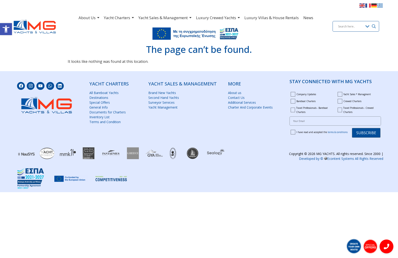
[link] (6, 29)
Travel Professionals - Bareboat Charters (312, 110)
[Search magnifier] (374, 26)
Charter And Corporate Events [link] (250, 107)
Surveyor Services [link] (161, 102)
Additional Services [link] (242, 102)
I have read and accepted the (322, 132)
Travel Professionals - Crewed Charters (358, 110)
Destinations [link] (98, 97)
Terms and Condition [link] (105, 122)
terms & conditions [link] (338, 132)
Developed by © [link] (341, 158)
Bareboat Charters (306, 101)
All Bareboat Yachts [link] (104, 93)
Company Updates (306, 94)
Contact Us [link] (236, 97)
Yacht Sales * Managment (357, 94)
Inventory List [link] (99, 117)
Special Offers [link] (99, 102)
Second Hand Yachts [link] (163, 97)
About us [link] (234, 93)
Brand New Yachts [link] (162, 93)
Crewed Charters (352, 101)
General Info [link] (98, 107)
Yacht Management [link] (163, 107)
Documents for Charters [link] (107, 112)
